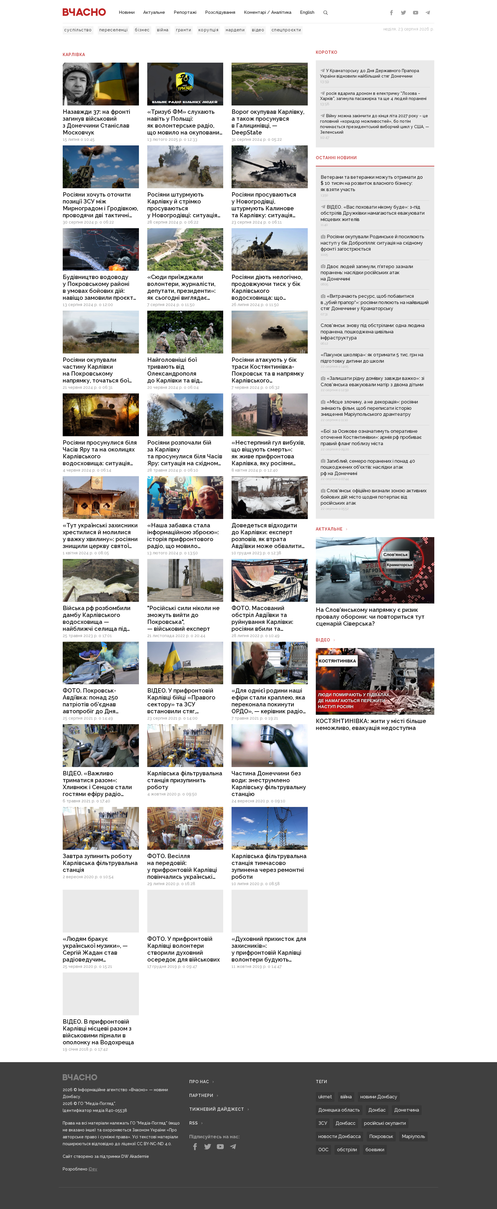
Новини (127, 12)
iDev (93, 1169)
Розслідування (220, 12)
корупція (208, 30)
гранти (183, 30)
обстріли (347, 1149)
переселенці (113, 30)
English (307, 12)
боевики (375, 1149)
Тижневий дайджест (216, 1109)
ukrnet (325, 1097)
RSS (193, 1123)
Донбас (377, 1110)
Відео (323, 640)
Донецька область (339, 1110)
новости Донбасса (339, 1136)
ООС (323, 1149)
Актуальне (154, 12)
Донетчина (406, 1110)
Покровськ (381, 1136)
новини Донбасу (378, 1097)
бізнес (142, 30)
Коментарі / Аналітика (267, 12)
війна (163, 30)
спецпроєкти (286, 30)
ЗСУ (322, 1123)
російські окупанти (385, 1123)
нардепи (235, 30)
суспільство (78, 30)
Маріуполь (413, 1136)
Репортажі (185, 12)
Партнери (201, 1095)
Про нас (199, 1081)
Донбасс (345, 1123)
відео (258, 30)
